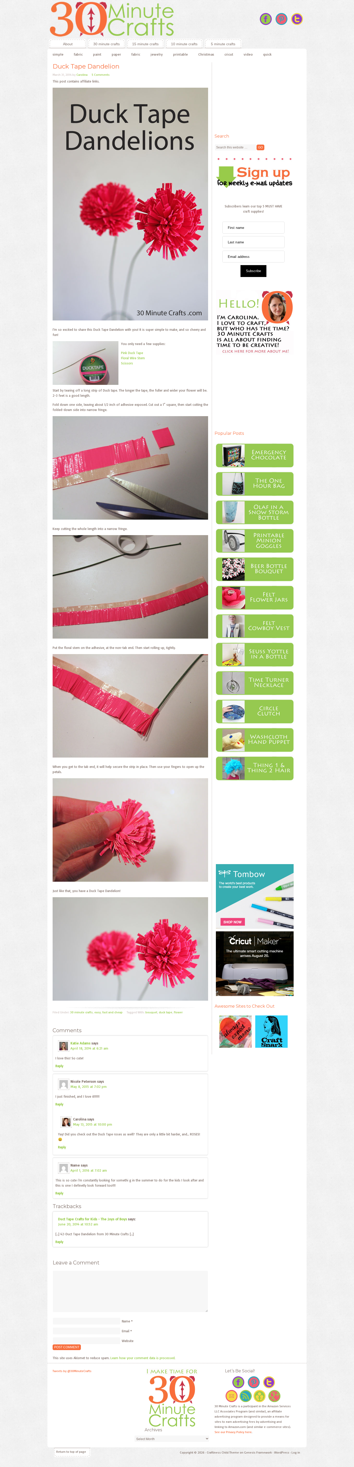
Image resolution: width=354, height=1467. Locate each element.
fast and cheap (112, 1012)
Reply (59, 1066)
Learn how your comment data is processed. (142, 1358)
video (248, 54)
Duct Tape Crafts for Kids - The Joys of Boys (92, 1219)
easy (97, 1012)
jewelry (157, 54)
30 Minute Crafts (144, 19)
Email (125, 1331)
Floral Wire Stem (133, 358)
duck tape (165, 1012)
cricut (228, 54)
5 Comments (101, 75)
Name (126, 1321)
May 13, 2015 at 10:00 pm (92, 1124)
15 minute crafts (145, 44)
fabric (78, 54)
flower (178, 1012)
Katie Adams (80, 1043)
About (61, 44)
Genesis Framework (258, 1452)
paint (97, 54)
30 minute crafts (106, 44)
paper (116, 54)
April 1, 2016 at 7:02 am (88, 1170)
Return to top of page (71, 1452)
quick (267, 54)
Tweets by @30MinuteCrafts (72, 1371)
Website (127, 1341)
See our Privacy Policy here (233, 1432)
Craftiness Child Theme (223, 1452)
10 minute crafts (184, 44)
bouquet (151, 1012)
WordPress (281, 1452)
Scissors (127, 363)
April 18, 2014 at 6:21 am (89, 1048)
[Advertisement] (253, 95)
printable (180, 54)
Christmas (206, 54)
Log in (296, 1452)
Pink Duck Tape (132, 353)
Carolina (82, 75)
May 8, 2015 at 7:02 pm (88, 1086)
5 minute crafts (223, 44)
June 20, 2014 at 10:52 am (78, 1224)
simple (58, 54)
